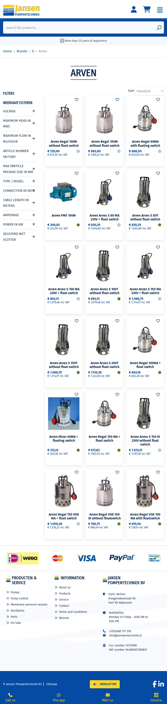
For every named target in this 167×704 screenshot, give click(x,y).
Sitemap (51, 684)
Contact (64, 606)
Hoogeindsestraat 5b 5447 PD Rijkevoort (121, 600)
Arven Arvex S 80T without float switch (145, 217)
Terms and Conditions (73, 612)
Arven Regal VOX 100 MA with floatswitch (145, 516)
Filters (8, 93)
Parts (14, 617)
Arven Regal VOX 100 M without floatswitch (104, 516)
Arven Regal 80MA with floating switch (145, 143)
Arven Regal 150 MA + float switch (104, 438)
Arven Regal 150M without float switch (104, 143)
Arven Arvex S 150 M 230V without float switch (145, 440)
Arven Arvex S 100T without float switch (104, 291)
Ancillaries (17, 610)
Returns (64, 618)
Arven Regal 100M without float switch (64, 143)
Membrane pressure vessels (29, 604)
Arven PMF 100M (64, 215)
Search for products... (22, 28)
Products (64, 593)
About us (64, 587)
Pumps (15, 592)
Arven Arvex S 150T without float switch (64, 365)
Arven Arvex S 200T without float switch (104, 365)
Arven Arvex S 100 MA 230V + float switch (63, 291)
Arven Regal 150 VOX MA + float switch (64, 516)
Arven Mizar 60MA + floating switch (63, 438)
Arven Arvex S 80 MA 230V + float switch (104, 217)
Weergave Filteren (17, 103)
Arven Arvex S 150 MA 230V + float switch (145, 291)
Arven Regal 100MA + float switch (145, 365)
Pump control (19, 598)
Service (64, 599)
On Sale (16, 623)
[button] (105, 684)
